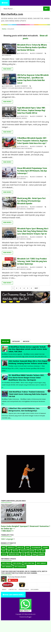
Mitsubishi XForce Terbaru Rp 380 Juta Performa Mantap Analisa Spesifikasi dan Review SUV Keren (32, 47)
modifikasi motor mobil (22, 148)
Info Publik (7, 118)
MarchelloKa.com (12, 14)
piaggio (24, 551)
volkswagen (36, 547)
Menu (5, 3)
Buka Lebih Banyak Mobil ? (14, 594)
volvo (4, 554)
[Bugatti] (8, 586)
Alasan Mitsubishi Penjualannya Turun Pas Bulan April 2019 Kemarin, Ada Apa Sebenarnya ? (32, 171)
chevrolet (11, 547)
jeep (9, 551)
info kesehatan (20, 566)
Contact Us (32, 589)
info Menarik (7, 566)
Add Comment (37, 53)
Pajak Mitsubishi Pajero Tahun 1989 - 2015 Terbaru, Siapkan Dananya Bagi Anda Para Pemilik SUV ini (31, 110)
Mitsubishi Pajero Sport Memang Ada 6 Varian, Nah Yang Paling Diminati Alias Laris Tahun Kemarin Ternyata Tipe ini (32, 231)
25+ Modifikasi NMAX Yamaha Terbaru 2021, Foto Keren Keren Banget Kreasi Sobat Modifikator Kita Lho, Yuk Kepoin (26, 377)
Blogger (29, 617)
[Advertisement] (25, 322)
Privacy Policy (24, 589)
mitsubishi (6, 55)
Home (4, 29)
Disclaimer (34, 589)
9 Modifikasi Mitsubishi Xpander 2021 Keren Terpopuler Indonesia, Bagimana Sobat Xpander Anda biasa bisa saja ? (32, 141)
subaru (45, 547)
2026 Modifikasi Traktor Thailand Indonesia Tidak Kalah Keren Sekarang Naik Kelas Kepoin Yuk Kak (28, 394)
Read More (7, 69)
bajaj (34, 554)
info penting (29, 563)
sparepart (30, 209)
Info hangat (41, 563)
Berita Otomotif (9, 178)
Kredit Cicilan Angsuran (12, 88)
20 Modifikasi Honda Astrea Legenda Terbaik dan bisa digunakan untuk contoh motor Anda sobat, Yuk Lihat (28, 349)
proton (15, 551)
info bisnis (17, 563)
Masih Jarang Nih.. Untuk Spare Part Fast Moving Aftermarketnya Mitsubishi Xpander (31, 201)
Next (36, 288)
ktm (22, 554)
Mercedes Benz (14, 554)
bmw (3, 547)
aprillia (20, 547)
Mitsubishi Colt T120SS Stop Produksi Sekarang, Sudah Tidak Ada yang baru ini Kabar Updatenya (32, 261)
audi (3, 551)
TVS (37, 551)
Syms (28, 554)
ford (27, 547)
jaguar (31, 551)
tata (42, 551)
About (4, 589)
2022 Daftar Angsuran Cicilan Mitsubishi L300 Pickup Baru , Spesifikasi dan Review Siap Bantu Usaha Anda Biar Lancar (33, 79)
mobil (24, 118)
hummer (41, 554)
